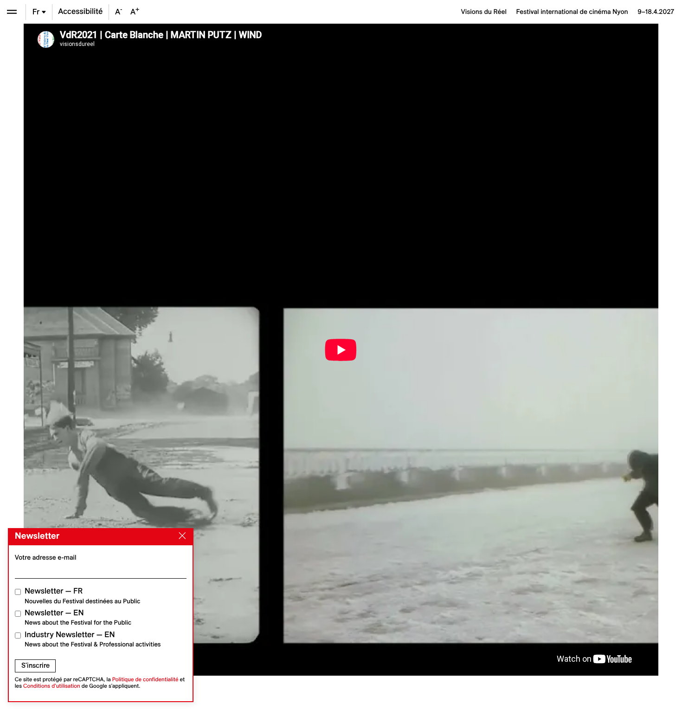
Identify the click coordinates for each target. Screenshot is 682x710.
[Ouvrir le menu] (12, 12)
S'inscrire (35, 665)
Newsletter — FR (82, 595)
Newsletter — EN (78, 617)
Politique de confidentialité (145, 680)
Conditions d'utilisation (51, 686)
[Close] (180, 536)
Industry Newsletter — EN (93, 639)
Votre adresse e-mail (46, 557)
